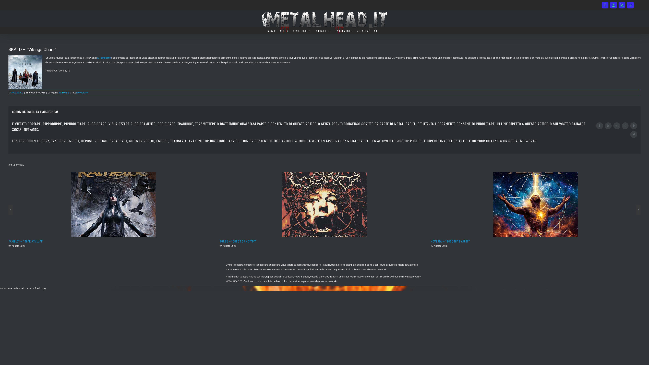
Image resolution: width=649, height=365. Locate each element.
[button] (376, 30)
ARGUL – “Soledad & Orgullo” (450, 241)
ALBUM (63, 92)
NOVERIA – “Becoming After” (239, 241)
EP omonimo (104, 57)
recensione (82, 92)
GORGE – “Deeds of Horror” (26, 241)
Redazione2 (17, 92)
